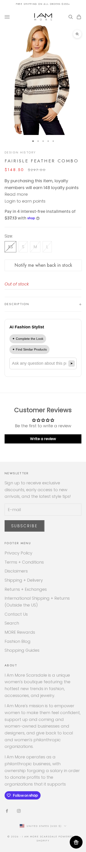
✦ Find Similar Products (29, 349)
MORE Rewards (20, 632)
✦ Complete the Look (27, 338)
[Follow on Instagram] (19, 811)
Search (12, 623)
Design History (20, 152)
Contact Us (16, 614)
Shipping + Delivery (24, 580)
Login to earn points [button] (25, 201)
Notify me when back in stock (43, 265)
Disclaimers (16, 571)
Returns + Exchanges (26, 589)
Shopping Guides (22, 650)
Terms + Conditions (24, 562)
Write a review (43, 438)
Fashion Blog (18, 641)
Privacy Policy (18, 553)
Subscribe (24, 526)
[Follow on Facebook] (7, 811)
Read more (16, 194)
